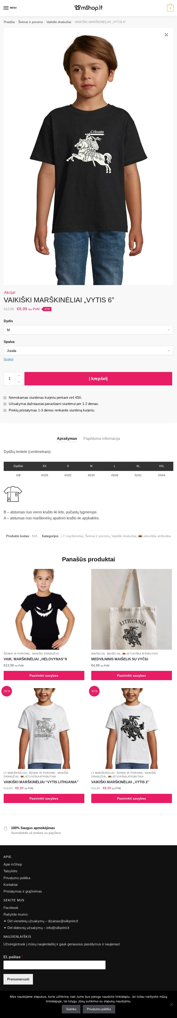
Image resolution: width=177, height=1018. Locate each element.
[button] (166, 35)
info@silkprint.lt (57, 928)
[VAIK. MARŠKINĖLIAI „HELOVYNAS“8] (44, 609)
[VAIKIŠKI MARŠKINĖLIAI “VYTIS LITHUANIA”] (44, 728)
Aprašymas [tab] (67, 439)
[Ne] (171, 1004)
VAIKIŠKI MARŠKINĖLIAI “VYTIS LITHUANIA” (41, 782)
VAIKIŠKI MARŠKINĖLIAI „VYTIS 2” (120, 782)
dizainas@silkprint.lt (62, 921)
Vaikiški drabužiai (58, 22)
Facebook (10, 908)
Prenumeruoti (18, 979)
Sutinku (71, 1009)
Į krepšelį (98, 378)
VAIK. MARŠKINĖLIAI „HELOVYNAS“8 (35, 659)
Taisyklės (10, 871)
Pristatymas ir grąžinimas (22, 891)
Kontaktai (10, 885)
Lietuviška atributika (156, 536)
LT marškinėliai (72, 536)
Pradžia (9, 22)
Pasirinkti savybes (44, 675)
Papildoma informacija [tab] (101, 439)
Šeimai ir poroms (30, 22)
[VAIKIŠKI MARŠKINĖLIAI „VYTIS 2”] (131, 728)
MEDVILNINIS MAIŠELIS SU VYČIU (119, 659)
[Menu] (6, 8)
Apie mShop (12, 864)
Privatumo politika (16, 878)
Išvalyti (8, 359)
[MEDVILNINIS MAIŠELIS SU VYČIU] (131, 609)
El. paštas (13, 957)
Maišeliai (98, 653)
